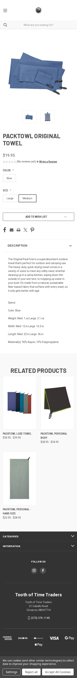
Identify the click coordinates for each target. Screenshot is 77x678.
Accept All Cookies (58, 672)
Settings (11, 672)
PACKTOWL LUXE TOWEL (17, 433)
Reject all (31, 672)
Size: (6, 190)
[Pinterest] (32, 230)
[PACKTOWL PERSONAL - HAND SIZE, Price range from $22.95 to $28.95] (20, 478)
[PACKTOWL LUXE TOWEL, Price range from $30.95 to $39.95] (20, 403)
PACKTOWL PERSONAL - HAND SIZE (17, 511)
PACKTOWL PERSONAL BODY (54, 436)
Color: (7, 170)
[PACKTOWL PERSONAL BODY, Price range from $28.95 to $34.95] (57, 403)
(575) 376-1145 (40, 618)
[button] (46, 161)
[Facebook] (5, 230)
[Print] (18, 230)
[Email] (11, 230)
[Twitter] (25, 230)
